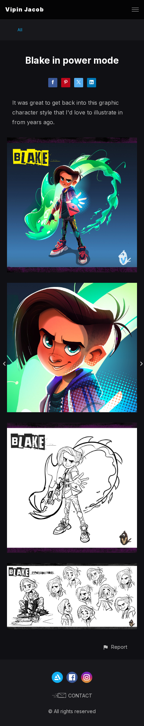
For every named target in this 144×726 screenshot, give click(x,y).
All (19, 29)
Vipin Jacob (24, 9)
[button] (115, 647)
